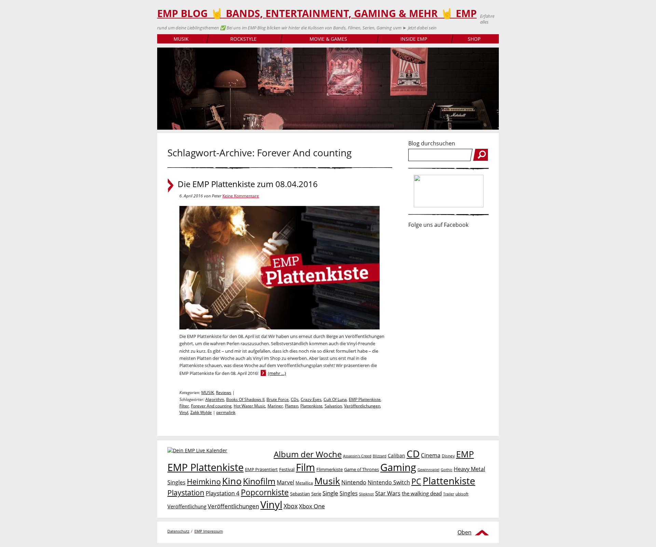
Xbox (291, 506)
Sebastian (300, 494)
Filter (184, 406)
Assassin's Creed (357, 456)
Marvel (285, 482)
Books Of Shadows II (245, 399)
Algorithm (214, 399)
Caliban (396, 455)
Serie (316, 494)
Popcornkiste (265, 492)
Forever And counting (211, 406)
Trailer (448, 493)
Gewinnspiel (428, 469)
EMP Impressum (208, 531)
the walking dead (422, 493)
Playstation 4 (223, 493)
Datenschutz (178, 531)
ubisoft (461, 494)
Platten (291, 406)
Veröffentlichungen (362, 406)
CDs (295, 399)
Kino (232, 480)
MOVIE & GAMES (328, 39)
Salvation (333, 406)
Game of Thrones (361, 469)
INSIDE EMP (413, 39)
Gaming (398, 467)
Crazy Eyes (311, 399)
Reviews (223, 392)
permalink (225, 412)
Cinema (430, 455)
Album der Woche (308, 454)
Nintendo (353, 482)
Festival (287, 469)
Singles (349, 493)
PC (416, 481)
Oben (464, 532)
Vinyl (183, 412)
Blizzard (379, 456)
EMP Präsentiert (261, 469)
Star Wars (387, 493)
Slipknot (366, 493)
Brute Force (277, 399)
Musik (327, 480)
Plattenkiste (311, 406)
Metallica (304, 482)
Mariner (275, 406)
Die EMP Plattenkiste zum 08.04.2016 (248, 184)
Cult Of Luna (335, 399)
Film (305, 467)
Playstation (185, 492)
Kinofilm (259, 481)
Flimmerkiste (329, 469)
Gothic (446, 469)
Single (330, 493)
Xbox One (312, 506)
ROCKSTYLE (243, 39)
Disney (448, 456)
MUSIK (181, 39)
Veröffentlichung (186, 506)
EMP (465, 454)
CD (413, 453)
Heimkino (204, 481)
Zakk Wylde (201, 412)
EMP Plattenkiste (365, 399)
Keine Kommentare (240, 196)
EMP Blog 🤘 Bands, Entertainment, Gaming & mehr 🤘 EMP (317, 13)
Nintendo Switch (389, 482)
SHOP (474, 39)
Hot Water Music (249, 406)
